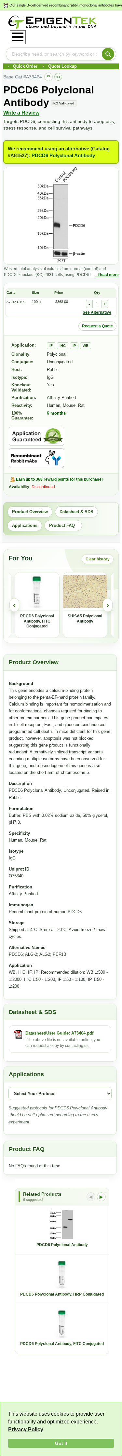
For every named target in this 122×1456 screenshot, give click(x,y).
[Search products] (108, 54)
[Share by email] (48, 77)
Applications (24, 525)
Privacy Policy (25, 1429)
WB (85, 346)
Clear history (98, 559)
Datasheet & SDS (76, 511)
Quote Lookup (62, 66)
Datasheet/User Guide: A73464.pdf (59, 1033)
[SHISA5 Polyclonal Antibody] (85, 591)
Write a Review (21, 113)
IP (74, 346)
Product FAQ (63, 525)
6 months (56, 413)
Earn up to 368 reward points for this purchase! (59, 479)
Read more (108, 274)
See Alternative (97, 312)
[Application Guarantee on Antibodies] (36, 436)
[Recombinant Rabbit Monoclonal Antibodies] (36, 458)
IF (51, 346)
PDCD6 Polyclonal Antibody (63, 155)
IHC (63, 346)
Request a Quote (97, 326)
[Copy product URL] (58, 77)
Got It (61, 1443)
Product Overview (30, 511)
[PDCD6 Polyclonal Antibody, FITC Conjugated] (37, 591)
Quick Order (25, 66)
